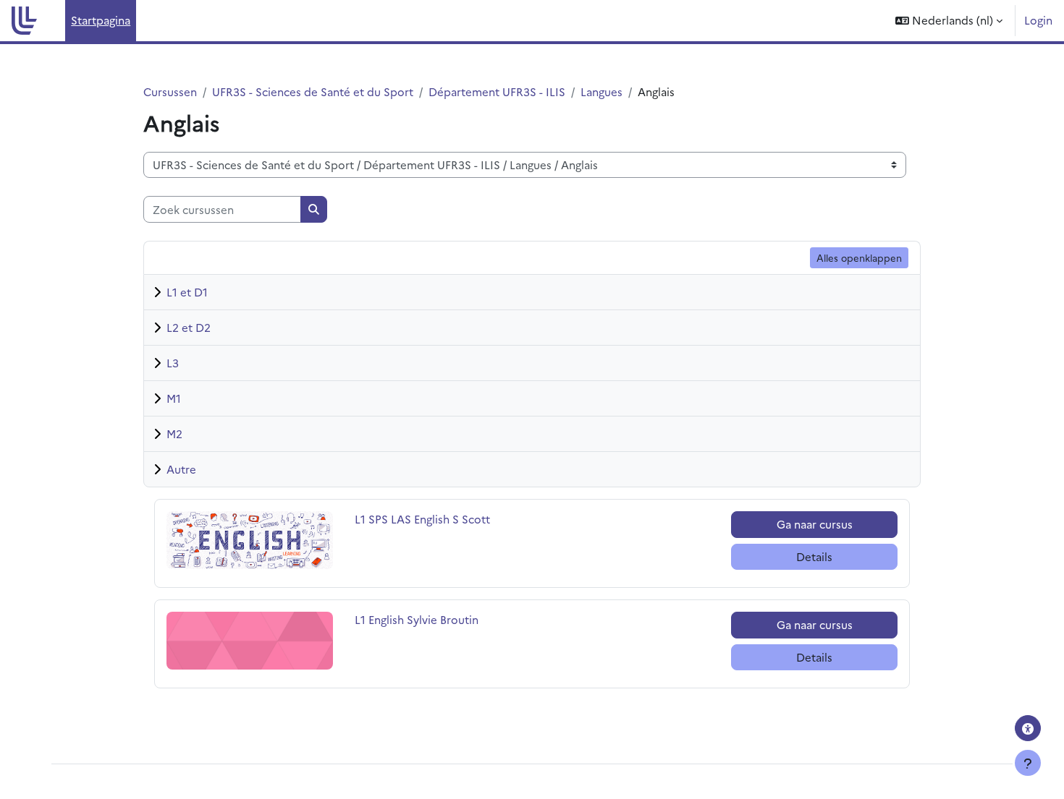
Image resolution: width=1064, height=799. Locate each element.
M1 (173, 398)
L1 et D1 (187, 291)
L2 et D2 (188, 327)
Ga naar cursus (815, 523)
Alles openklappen (859, 257)
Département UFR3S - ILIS (496, 91)
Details (814, 556)
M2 (174, 433)
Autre (181, 469)
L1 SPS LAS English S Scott (422, 518)
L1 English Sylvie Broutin (416, 619)
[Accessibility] (1028, 728)
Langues (601, 91)
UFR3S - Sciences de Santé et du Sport (312, 91)
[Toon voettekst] (1028, 763)
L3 (172, 362)
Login (1038, 19)
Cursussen (170, 91)
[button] (949, 20)
